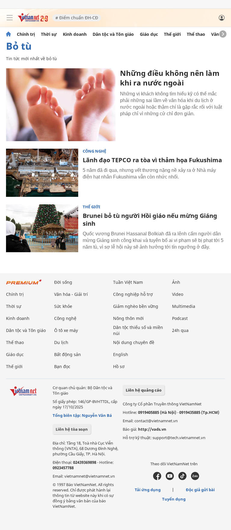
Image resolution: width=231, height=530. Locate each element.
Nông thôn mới (128, 318)
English (120, 354)
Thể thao (196, 34)
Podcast (180, 318)
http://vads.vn (152, 429)
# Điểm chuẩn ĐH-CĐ (76, 17)
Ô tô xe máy (66, 330)
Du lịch (61, 342)
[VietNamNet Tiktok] (182, 478)
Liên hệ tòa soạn (72, 429)
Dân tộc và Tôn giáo (113, 34)
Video (177, 294)
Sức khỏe (63, 306)
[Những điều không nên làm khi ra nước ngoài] (61, 104)
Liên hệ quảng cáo (144, 390)
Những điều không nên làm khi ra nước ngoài (170, 78)
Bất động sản (67, 354)
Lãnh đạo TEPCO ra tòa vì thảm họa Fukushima (152, 160)
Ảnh (176, 282)
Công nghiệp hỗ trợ (133, 294)
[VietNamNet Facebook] (157, 478)
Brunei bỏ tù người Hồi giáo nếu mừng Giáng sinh (150, 220)
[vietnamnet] (33, 20)
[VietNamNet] (8, 34)
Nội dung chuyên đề (133, 342)
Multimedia (183, 306)
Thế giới (172, 34)
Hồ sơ (119, 366)
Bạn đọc (62, 366)
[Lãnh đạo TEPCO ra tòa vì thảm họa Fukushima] (42, 173)
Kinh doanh (75, 34)
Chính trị (26, 34)
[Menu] (9, 17)
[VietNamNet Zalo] (195, 478)
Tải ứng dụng (148, 489)
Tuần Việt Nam (128, 282)
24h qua (180, 330)
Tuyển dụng (174, 499)
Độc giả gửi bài (200, 489)
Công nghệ (94, 151)
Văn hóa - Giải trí (71, 294)
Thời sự (49, 34)
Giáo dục (149, 34)
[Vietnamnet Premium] (24, 285)
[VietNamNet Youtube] (170, 478)
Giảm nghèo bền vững (135, 306)
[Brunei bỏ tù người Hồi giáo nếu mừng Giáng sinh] (42, 228)
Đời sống (63, 282)
